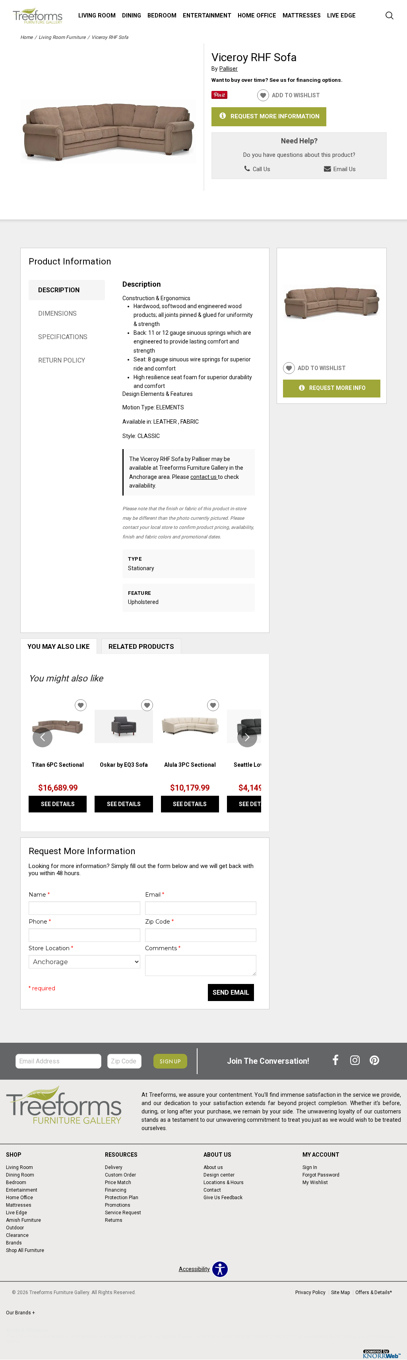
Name (39, 894)
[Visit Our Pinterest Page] (374, 1061)
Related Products (141, 646)
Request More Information (275, 116)
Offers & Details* (373, 1292)
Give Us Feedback (223, 1197)
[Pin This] (219, 97)
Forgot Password (320, 1175)
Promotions (117, 1205)
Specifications (62, 337)
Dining (131, 15)
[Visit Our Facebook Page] (336, 1061)
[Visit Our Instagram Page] (355, 1061)
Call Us (260, 169)
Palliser (228, 69)
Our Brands (20, 1313)
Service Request (123, 1212)
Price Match (118, 1182)
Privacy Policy (310, 1292)
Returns (113, 1220)
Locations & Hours (224, 1182)
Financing (115, 1190)
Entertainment (207, 15)
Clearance (17, 1235)
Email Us (344, 169)
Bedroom (161, 15)
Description (58, 290)
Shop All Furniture (25, 1250)
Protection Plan (121, 1197)
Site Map (340, 1292)
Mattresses (302, 15)
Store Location (51, 948)
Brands (14, 1243)
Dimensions (57, 313)
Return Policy (61, 360)
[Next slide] (247, 737)
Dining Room (20, 1175)
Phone (40, 921)
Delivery (113, 1167)
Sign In (309, 1167)
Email (154, 894)
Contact (212, 1190)
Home (26, 37)
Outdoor (15, 1228)
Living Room (97, 15)
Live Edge (341, 15)
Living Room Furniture (62, 37)
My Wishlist (315, 1182)
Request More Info (337, 388)
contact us (204, 477)
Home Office (257, 15)
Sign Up (170, 1061)
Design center (219, 1175)
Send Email (231, 992)
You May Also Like (58, 646)
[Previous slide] (42, 737)
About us (213, 1167)
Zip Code (159, 921)
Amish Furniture (23, 1220)
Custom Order (120, 1175)
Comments (162, 948)
